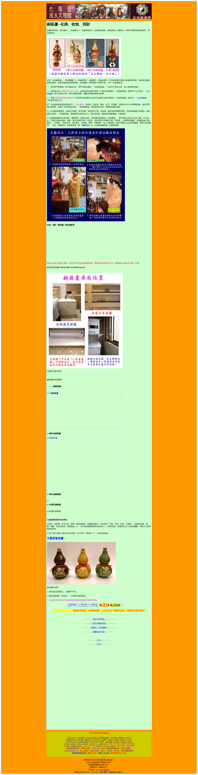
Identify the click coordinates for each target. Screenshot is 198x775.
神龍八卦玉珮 (103, 753)
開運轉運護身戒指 (79, 753)
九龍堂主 (106, 770)
